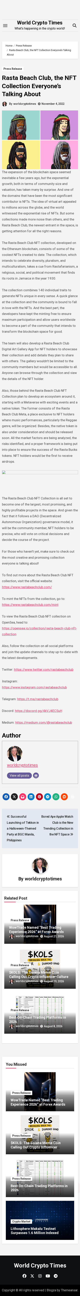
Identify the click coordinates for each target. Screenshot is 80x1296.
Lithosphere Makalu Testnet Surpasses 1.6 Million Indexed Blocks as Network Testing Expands (39, 1233)
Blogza (51, 1290)
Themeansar (69, 1290)
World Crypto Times (40, 23)
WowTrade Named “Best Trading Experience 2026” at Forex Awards (36, 929)
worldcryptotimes (24, 103)
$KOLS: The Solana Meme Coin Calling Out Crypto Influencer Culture (38, 974)
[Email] (36, 775)
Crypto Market (21, 1221)
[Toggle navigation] (5, 25)
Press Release (12, 68)
